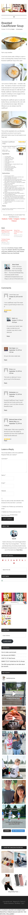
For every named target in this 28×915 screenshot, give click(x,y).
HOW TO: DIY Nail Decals (8, 658)
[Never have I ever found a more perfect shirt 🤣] (14, 767)
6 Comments (19, 29)
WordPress (17, 903)
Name (3, 475)
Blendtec (10, 249)
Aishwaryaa (12, 392)
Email (3, 483)
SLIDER (20, 248)
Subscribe (7, 641)
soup (11, 253)
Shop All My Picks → (14, 892)
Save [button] (20, 154)
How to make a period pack (8, 652)
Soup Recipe (16, 253)
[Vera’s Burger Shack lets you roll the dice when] (14, 718)
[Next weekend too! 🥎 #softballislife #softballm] (14, 816)
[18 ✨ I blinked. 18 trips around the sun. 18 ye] (14, 792)
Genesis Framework (9, 903)
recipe (17, 251)
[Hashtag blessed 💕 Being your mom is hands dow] (14, 743)
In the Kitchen (10, 248)
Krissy (11, 369)
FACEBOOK (5, 837)
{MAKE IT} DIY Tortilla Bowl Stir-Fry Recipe (13, 661)
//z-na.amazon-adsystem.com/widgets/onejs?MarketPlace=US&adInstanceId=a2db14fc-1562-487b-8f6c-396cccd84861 (13, 912)
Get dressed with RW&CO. (8, 655)
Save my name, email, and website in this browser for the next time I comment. (12, 501)
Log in (22, 903)
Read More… (19, 550)
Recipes (16, 248)
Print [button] (22, 154)
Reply (5, 311)
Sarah (13, 318)
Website (3, 491)
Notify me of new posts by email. (12, 512)
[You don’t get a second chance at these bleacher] (14, 694)
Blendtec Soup (16, 249)
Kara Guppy (12, 348)
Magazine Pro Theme (18, 901)
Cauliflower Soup (12, 251)
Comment (4, 458)
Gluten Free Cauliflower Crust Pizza (18, 232)
